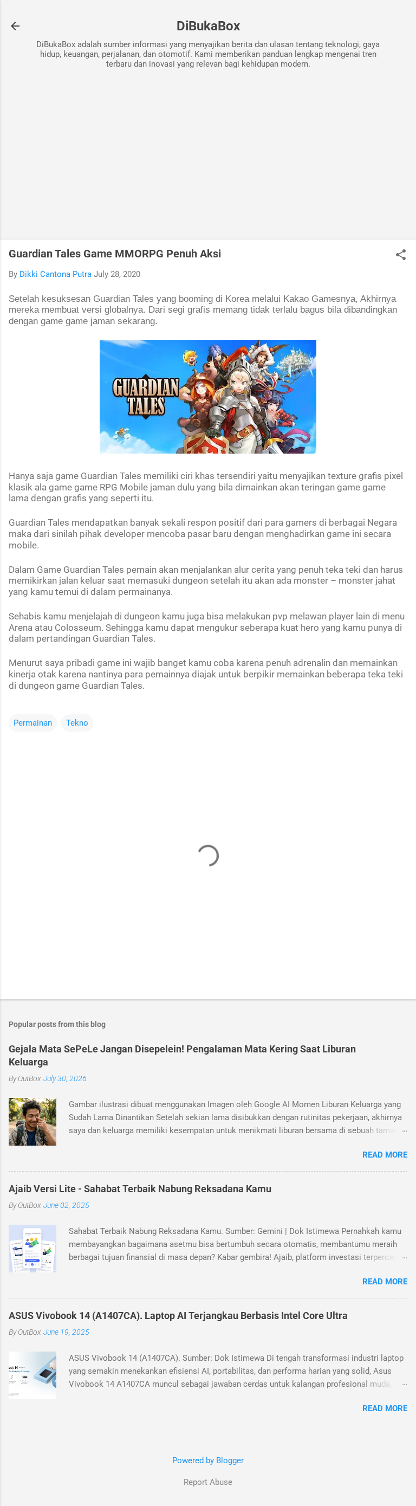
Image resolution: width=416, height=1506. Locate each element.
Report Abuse (208, 1482)
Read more (384, 1155)
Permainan (33, 723)
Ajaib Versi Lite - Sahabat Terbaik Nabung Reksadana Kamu (140, 1188)
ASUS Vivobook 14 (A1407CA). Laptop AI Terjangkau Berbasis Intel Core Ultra (178, 1315)
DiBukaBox (208, 26)
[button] (400, 255)
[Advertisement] (208, 155)
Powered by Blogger (208, 1460)
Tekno (77, 723)
